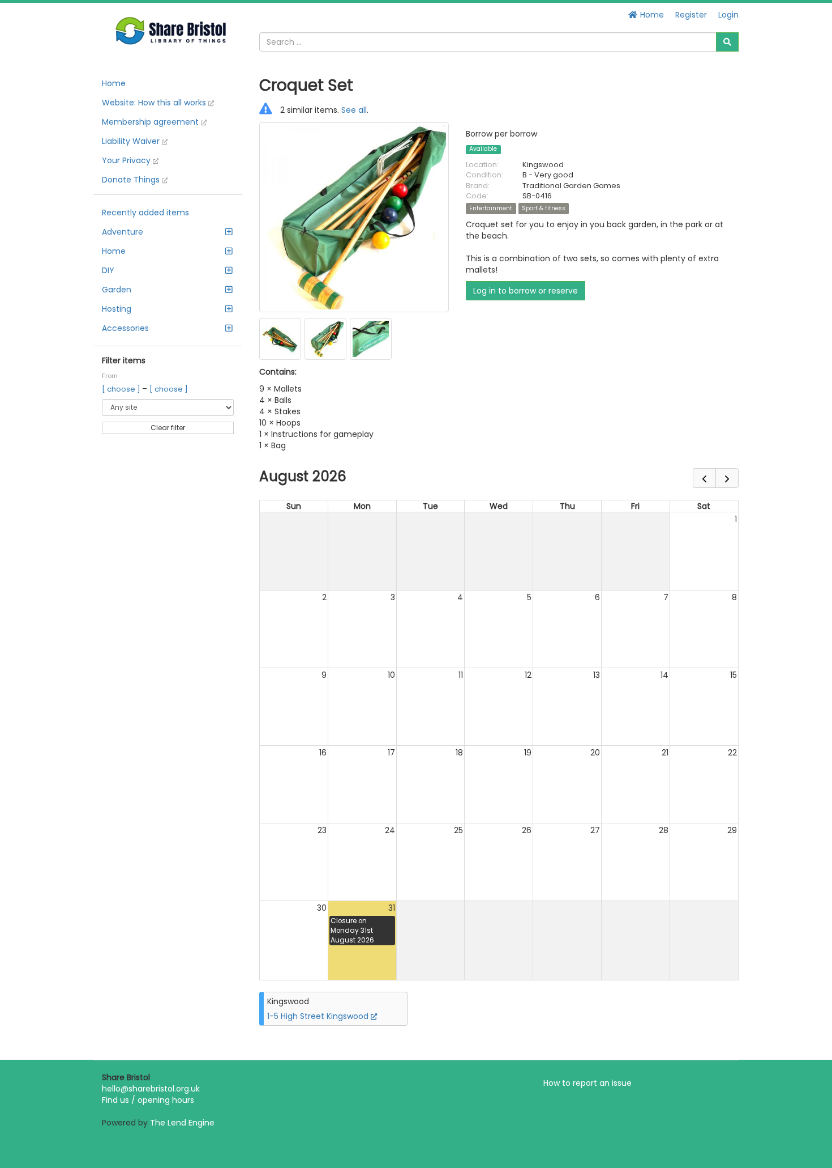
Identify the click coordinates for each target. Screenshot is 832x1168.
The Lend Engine (182, 1122)
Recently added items (145, 212)
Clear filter (168, 427)
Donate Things (132, 179)
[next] (727, 478)
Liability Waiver (132, 141)
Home (651, 14)
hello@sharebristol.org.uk (151, 1088)
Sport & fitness (543, 208)
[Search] (727, 42)
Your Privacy (127, 160)
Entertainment (490, 208)
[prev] (704, 478)
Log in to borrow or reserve (525, 290)
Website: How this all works (155, 102)
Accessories (125, 328)
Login (728, 14)
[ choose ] (122, 389)
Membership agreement (151, 122)
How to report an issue (587, 1083)
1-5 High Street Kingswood (319, 1016)
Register (691, 14)
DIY (108, 270)
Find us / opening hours (148, 1100)
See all (354, 110)
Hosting (116, 309)
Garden (116, 289)
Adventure (122, 231)
